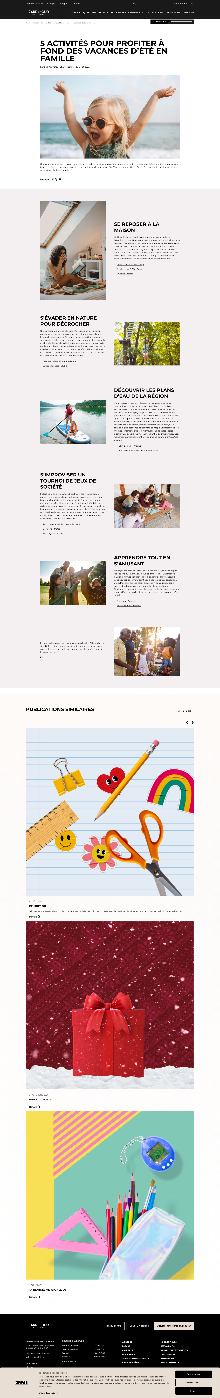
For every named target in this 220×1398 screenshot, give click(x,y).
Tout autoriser (193, 1374)
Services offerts (170, 1362)
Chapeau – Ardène (126, 601)
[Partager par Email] (60, 179)
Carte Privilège (130, 1362)
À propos (51, 3)
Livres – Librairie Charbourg (130, 264)
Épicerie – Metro (125, 274)
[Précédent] (186, 722)
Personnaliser (192, 1382)
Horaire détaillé (69, 1361)
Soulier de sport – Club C (55, 366)
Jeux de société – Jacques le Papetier (62, 524)
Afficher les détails (46, 1393)
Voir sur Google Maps (35, 1357)
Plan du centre (160, 22)
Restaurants (100, 12)
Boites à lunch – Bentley (129, 605)
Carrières (76, 3)
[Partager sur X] (56, 179)
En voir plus (184, 711)
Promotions (173, 12)
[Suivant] (192, 722)
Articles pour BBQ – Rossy (130, 269)
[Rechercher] (135, 4)
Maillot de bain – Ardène (129, 446)
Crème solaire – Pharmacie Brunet (60, 361)
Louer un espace (34, 3)
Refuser (193, 1391)
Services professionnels (135, 1358)
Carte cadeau (154, 12)
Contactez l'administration (38, 1353)
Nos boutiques (80, 12)
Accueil (29, 23)
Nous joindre (180, 3)
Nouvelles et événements (127, 12)
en (192, 3)
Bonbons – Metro (51, 529)
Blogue (63, 3)
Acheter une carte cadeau (172, 1325)
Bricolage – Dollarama (54, 533)
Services (189, 12)
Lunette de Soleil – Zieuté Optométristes (137, 450)
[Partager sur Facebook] (52, 179)
